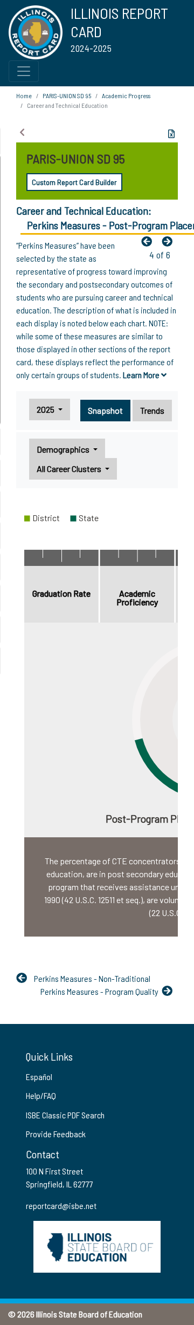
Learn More (142, 375)
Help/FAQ (41, 1095)
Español (39, 1076)
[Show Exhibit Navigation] (22, 132)
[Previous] (149, 241)
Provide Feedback (56, 1134)
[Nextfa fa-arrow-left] (170, 241)
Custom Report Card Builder (74, 182)
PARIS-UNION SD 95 (67, 95)
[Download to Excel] (171, 133)
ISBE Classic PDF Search (65, 1115)
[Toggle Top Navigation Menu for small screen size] (24, 71)
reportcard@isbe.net (61, 1205)
